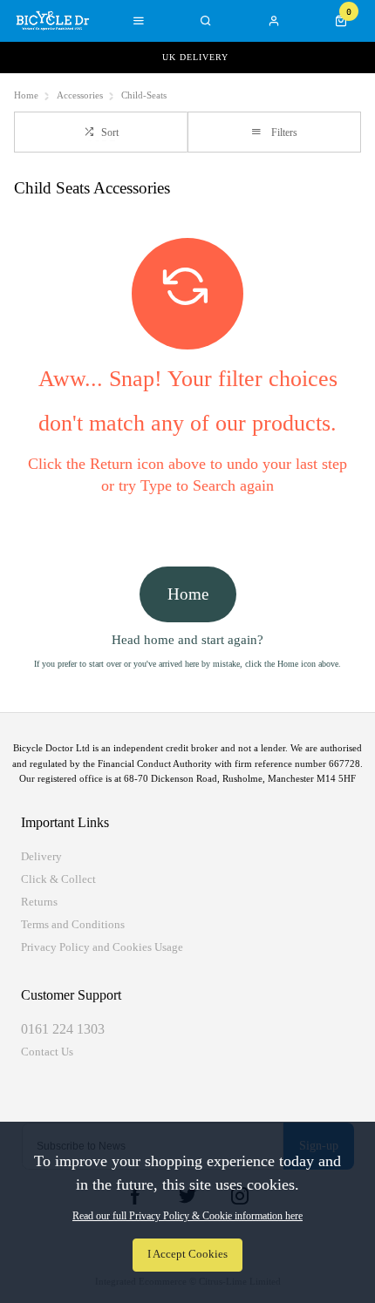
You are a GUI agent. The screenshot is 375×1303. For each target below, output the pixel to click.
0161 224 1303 (63, 1028)
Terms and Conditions (73, 924)
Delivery (41, 856)
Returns (39, 901)
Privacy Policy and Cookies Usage (102, 946)
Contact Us (47, 1051)
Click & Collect (58, 879)
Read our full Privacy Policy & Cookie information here (187, 1216)
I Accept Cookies (187, 1254)
